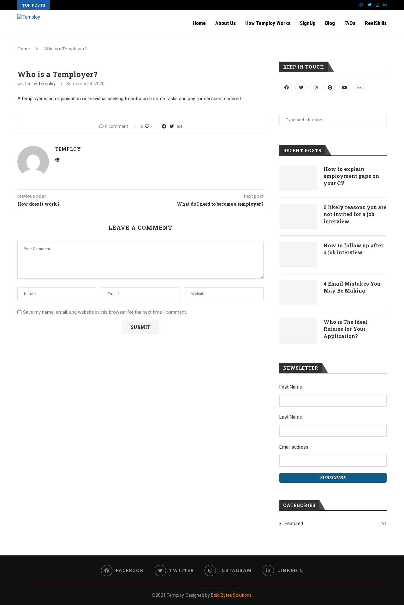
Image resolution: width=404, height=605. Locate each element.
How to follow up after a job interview (353, 249)
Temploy (47, 83)
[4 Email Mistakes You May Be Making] (298, 293)
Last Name (290, 417)
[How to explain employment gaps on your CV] (298, 178)
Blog (330, 23)
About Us (225, 23)
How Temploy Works (267, 23)
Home (199, 23)
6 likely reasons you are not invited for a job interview (355, 214)
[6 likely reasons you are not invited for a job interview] (298, 216)
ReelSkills (376, 23)
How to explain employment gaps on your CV (351, 176)
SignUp (308, 23)
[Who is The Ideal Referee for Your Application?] (298, 331)
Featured (335, 523)
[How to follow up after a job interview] (298, 254)
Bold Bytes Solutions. (231, 595)
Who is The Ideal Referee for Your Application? (346, 328)
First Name (290, 387)
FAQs (349, 23)
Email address (293, 447)
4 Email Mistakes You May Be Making (352, 287)
